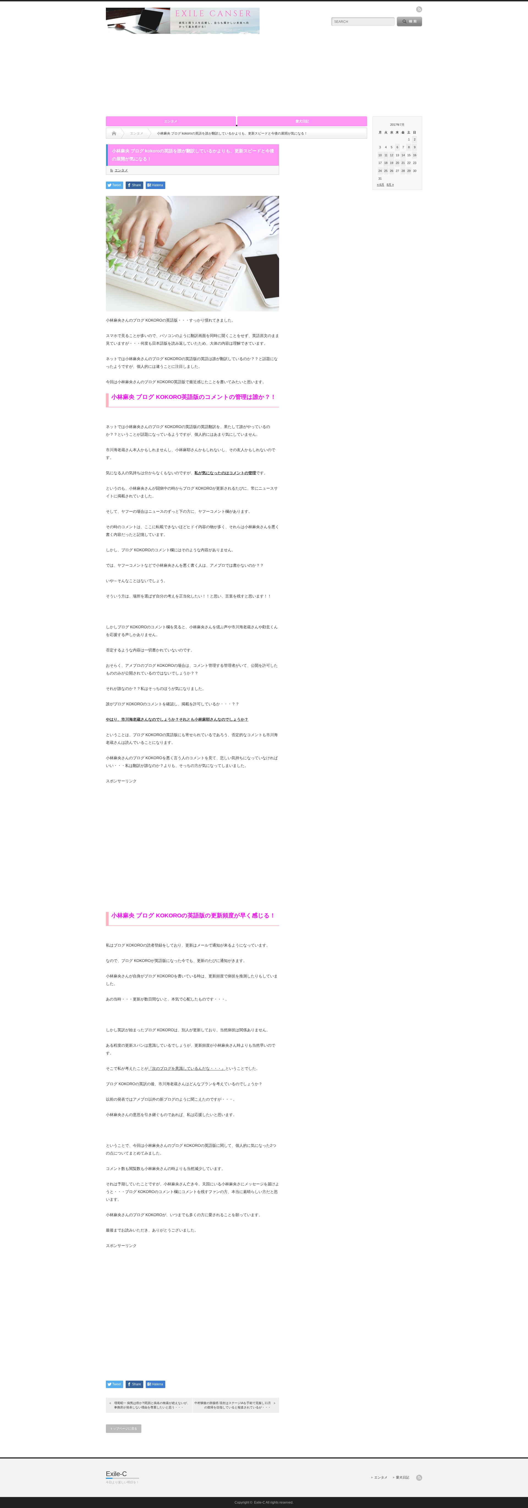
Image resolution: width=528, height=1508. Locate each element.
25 (385, 170)
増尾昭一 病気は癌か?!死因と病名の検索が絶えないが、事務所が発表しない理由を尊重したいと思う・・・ (152, 1405)
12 (391, 155)
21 (403, 162)
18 (385, 162)
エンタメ (170, 121)
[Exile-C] (183, 31)
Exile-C (116, 1473)
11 (385, 155)
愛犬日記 (302, 121)
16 (414, 155)
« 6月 (380, 184)
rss (419, 9)
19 (391, 162)
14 (403, 155)
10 (380, 155)
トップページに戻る (123, 1428)
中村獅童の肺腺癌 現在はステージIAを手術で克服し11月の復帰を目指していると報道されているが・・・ (232, 1405)
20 (397, 162)
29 (409, 170)
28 (403, 170)
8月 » (390, 184)
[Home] (114, 133)
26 (391, 170)
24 (380, 170)
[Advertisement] (264, 75)
